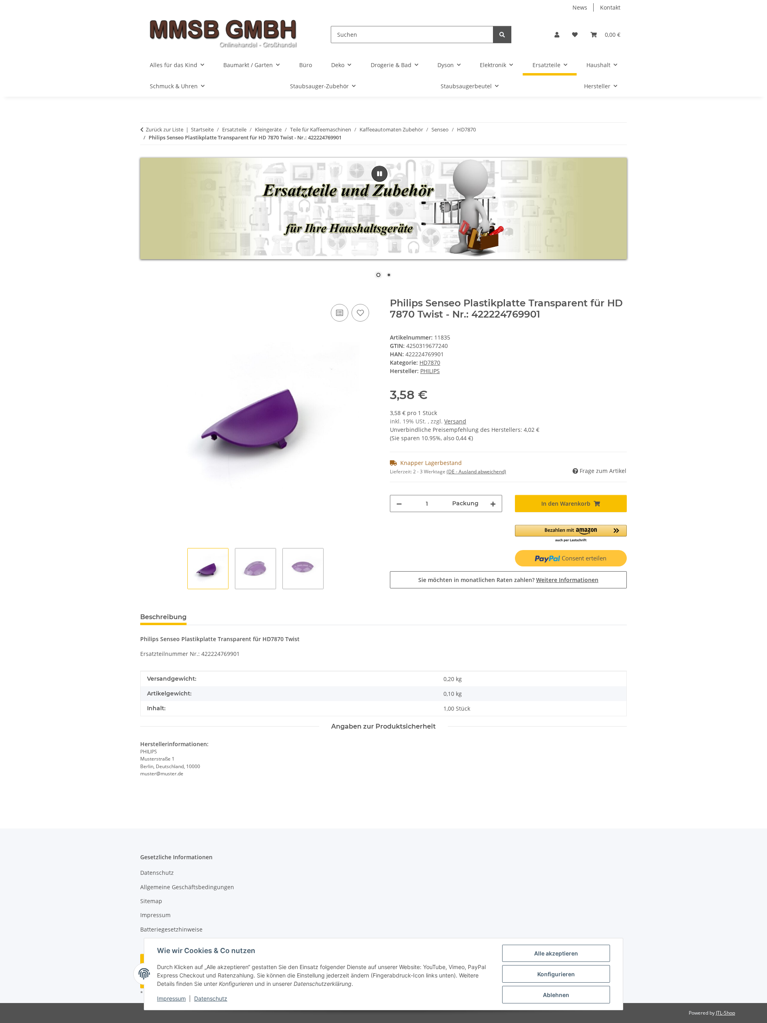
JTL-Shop (725, 1012)
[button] (557, 34)
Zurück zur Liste (164, 129)
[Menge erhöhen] (493, 503)
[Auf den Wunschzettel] (360, 313)
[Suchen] (502, 34)
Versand (455, 421)
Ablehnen (556, 994)
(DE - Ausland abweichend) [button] (476, 471)
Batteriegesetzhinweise (171, 929)
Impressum (171, 998)
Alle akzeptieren (556, 953)
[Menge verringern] (399, 503)
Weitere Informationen (567, 580)
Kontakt (610, 7)
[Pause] (379, 174)
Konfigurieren (556, 974)
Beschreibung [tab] (163, 617)
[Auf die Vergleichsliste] (339, 313)
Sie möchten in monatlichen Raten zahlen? (508, 580)
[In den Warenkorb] (146, 293)
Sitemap (151, 901)
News (579, 7)
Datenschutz (210, 998)
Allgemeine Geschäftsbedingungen (187, 887)
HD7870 (429, 362)
